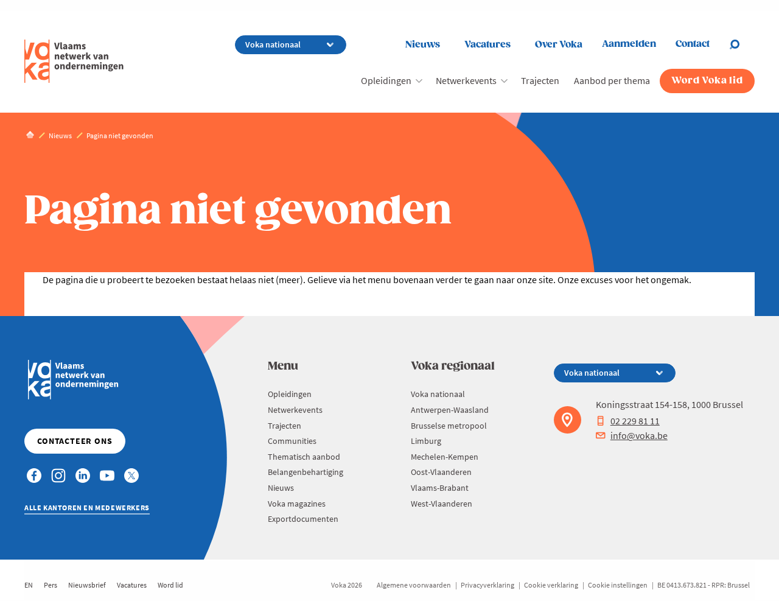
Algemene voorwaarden (414, 584)
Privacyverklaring (487, 584)
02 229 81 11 (635, 421)
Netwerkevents (466, 80)
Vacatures (487, 45)
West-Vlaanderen (441, 503)
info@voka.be (639, 435)
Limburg (426, 440)
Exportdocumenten (303, 518)
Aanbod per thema (612, 80)
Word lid (170, 584)
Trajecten (540, 80)
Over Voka (558, 45)
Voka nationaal (438, 393)
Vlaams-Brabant (440, 487)
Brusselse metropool (449, 425)
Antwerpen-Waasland (450, 409)
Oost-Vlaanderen (441, 471)
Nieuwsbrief (87, 584)
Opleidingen (386, 80)
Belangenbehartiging (305, 471)
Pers (50, 584)
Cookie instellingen (618, 584)
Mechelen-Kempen (444, 456)
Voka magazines (297, 503)
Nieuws (422, 45)
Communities (292, 440)
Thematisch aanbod (304, 456)
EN (28, 584)
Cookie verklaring (551, 584)
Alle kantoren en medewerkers (87, 507)
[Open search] (742, 44)
